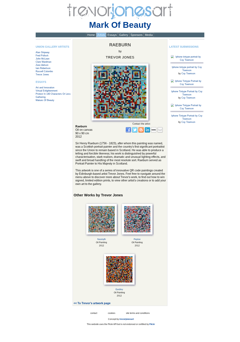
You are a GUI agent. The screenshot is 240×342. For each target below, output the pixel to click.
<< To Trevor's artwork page (92, 303)
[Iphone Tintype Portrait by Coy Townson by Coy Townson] (186, 82)
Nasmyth (101, 239)
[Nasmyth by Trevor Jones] (101, 218)
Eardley (119, 289)
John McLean (42, 58)
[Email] (160, 132)
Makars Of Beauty (45, 100)
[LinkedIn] (147, 132)
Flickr (152, 324)
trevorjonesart (126, 319)
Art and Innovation (45, 87)
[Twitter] (135, 132)
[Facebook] (128, 132)
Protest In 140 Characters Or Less (53, 94)
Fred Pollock (42, 55)
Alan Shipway (43, 52)
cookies (111, 313)
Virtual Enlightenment (46, 90)
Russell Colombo (44, 71)
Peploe (137, 239)
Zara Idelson (42, 65)
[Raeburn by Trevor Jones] (120, 91)
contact (93, 313)
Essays (112, 34)
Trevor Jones (42, 74)
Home (91, 34)
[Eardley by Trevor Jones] (119, 268)
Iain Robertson (43, 68)
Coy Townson (188, 73)
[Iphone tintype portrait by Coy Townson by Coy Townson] (186, 57)
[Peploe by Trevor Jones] (137, 218)
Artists (101, 34)
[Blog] (141, 132)
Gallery (123, 34)
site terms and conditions (138, 313)
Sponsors (136, 34)
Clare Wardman (43, 62)
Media (149, 34)
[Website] (154, 132)
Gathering (41, 97)
